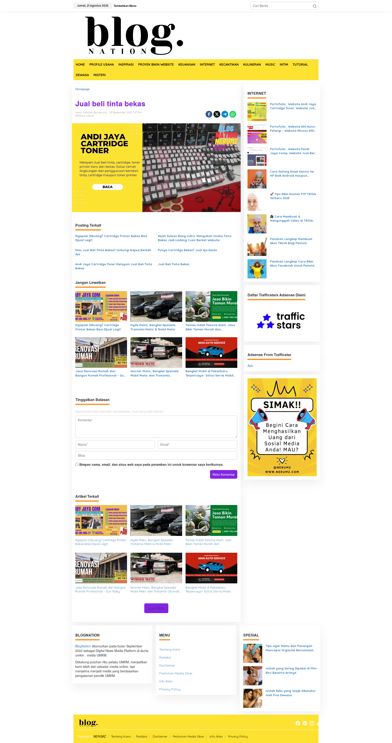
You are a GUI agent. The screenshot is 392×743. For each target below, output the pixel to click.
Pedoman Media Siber (175, 673)
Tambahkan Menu (125, 6)
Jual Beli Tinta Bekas (173, 264)
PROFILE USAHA (84, 115)
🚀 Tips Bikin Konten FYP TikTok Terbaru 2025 (293, 196)
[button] (314, 6)
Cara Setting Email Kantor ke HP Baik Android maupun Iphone (292, 174)
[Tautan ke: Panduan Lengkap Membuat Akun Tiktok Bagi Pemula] (257, 246)
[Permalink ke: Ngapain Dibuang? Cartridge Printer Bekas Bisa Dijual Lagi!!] (101, 306)
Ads (250, 366)
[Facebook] (298, 723)
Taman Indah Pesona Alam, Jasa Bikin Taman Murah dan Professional (210, 327)
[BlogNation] (130, 34)
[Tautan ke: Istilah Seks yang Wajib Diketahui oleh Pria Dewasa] (252, 698)
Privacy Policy (169, 689)
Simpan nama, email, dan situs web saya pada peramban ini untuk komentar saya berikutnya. (151, 464)
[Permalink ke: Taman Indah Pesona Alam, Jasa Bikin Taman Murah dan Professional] (211, 306)
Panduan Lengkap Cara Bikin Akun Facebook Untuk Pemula (292, 263)
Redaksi (165, 657)
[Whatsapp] (232, 114)
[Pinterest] (305, 723)
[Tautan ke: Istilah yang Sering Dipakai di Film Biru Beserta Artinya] (252, 675)
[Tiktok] (319, 723)
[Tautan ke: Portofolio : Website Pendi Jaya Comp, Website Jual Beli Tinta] (257, 156)
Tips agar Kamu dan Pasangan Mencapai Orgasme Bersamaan (290, 648)
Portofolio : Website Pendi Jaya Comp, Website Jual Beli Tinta (292, 151)
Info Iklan (165, 681)
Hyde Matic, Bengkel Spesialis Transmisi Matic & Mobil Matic (153, 327)
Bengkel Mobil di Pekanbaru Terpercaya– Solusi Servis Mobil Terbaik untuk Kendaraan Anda (209, 373)
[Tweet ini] (216, 114)
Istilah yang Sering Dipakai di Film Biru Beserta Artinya (291, 670)
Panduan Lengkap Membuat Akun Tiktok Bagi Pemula (291, 241)
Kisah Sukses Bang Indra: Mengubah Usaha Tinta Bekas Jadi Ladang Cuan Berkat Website (194, 238)
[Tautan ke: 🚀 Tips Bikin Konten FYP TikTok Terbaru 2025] (257, 201)
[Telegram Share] (224, 114)
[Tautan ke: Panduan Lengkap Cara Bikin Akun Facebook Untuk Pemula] (257, 268)
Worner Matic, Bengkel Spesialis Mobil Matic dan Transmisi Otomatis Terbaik (154, 373)
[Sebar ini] (209, 114)
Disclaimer (167, 665)
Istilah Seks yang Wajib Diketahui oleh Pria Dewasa (290, 693)
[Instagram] (312, 723)
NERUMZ (99, 736)
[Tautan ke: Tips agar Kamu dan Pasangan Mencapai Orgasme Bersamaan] (252, 653)
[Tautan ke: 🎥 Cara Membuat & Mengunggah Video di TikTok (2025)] (257, 223)
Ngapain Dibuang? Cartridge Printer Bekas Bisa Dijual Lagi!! (111, 238)
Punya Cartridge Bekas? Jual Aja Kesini (187, 250)
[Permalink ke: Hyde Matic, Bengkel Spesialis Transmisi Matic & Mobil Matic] (156, 306)
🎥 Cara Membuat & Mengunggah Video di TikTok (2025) (291, 219)
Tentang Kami (169, 649)
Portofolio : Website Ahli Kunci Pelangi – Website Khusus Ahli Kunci (292, 129)
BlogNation (83, 646)
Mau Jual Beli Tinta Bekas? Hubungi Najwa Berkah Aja (113, 252)
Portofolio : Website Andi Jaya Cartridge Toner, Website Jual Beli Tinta (293, 106)
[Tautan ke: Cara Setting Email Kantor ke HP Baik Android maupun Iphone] (257, 178)
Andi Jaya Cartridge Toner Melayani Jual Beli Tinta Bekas (113, 266)
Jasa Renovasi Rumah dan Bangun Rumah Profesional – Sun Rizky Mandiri (100, 373)
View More (156, 608)
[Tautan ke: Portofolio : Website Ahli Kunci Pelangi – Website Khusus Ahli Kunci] (257, 133)
